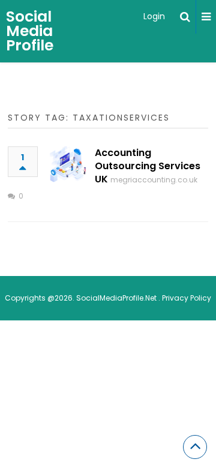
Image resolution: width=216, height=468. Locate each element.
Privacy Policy (186, 298)
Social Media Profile (29, 31)
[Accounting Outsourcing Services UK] (68, 164)
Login (154, 16)
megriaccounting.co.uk (153, 180)
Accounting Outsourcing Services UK (147, 166)
